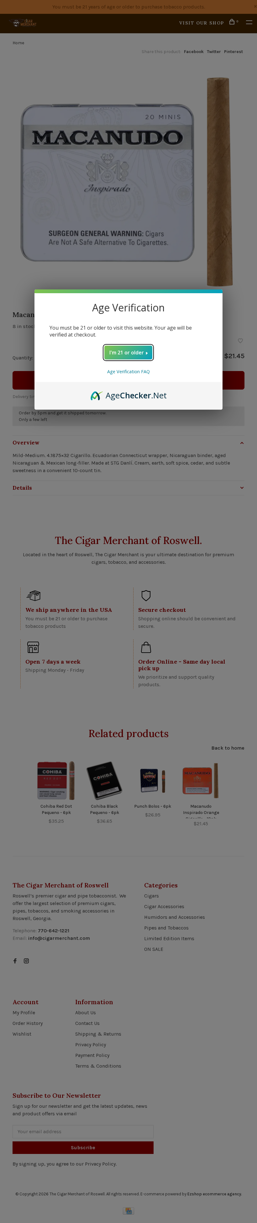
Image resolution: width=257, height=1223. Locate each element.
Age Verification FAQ (128, 371)
